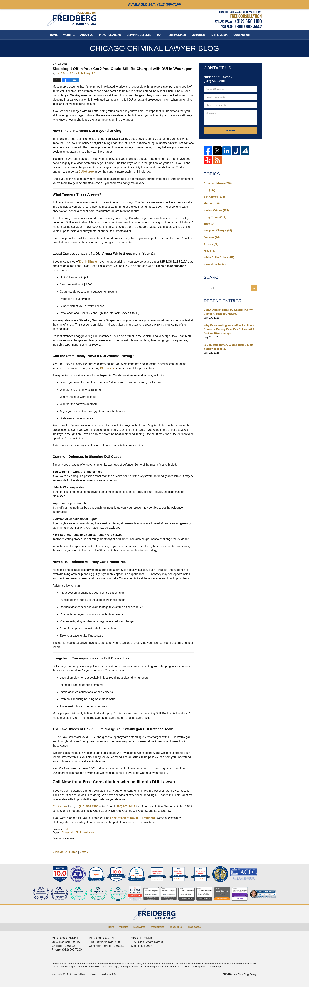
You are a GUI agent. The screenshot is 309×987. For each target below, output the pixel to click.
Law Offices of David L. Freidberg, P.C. (95, 974)
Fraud (210, 250)
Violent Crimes (216, 210)
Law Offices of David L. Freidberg (132, 817)
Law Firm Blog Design (240, 974)
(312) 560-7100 (88, 806)
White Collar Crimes (219, 257)
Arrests (211, 244)
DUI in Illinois (88, 261)
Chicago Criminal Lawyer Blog (71, 19)
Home (54, 34)
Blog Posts (194, 927)
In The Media (219, 34)
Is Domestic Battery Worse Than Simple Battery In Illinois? (228, 346)
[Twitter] (217, 150)
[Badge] (98, 894)
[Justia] (236, 150)
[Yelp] (208, 160)
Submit (230, 130)
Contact (241, 34)
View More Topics (215, 264)
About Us (86, 34)
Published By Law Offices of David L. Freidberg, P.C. (238, 19)
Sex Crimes (214, 196)
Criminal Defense (139, 34)
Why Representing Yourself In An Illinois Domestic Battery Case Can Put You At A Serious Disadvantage (229, 329)
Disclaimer (139, 927)
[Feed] (217, 160)
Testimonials (176, 34)
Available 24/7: (154, 4)
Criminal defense (218, 183)
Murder (212, 203)
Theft (209, 223)
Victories (198, 34)
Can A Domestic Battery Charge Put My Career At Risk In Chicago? (228, 311)
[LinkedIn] (226, 150)
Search (254, 288)
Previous (60, 852)
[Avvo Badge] (96, 874)
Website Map (157, 927)
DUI (159, 34)
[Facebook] (208, 150)
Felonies (212, 237)
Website (69, 34)
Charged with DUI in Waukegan (78, 832)
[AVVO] (245, 150)
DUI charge (86, 171)
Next (83, 852)
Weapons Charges (218, 230)
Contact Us (176, 927)
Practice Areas (110, 34)
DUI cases (107, 368)
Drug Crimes (215, 217)
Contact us (60, 806)
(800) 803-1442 (125, 806)
